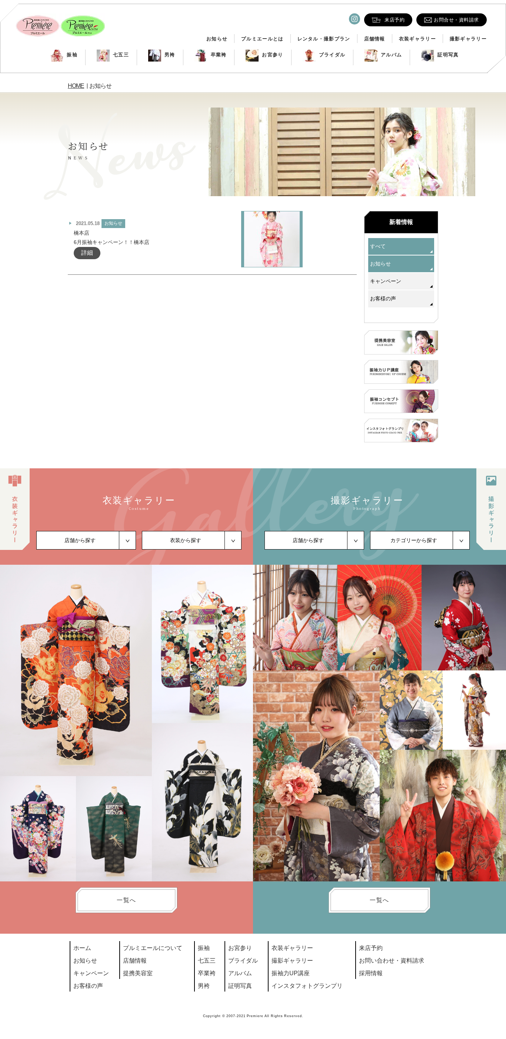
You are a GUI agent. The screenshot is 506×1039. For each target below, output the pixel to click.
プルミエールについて (152, 948)
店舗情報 (374, 39)
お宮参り (272, 54)
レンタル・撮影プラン (323, 39)
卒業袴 (219, 54)
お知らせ (216, 39)
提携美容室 (138, 973)
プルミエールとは (262, 39)
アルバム (391, 54)
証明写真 (448, 54)
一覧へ (126, 900)
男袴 (169, 54)
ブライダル (332, 54)
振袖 (72, 54)
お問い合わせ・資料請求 (391, 960)
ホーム (82, 948)
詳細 (87, 253)
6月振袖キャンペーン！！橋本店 (111, 242)
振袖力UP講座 (291, 973)
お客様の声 (383, 298)
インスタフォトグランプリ (307, 986)
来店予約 (371, 948)
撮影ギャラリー (468, 39)
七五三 (121, 54)
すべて (378, 246)
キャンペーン (385, 281)
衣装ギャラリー (417, 39)
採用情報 (371, 973)
